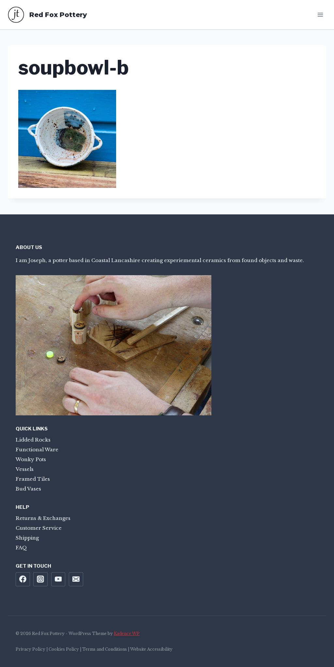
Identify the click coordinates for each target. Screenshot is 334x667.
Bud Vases (28, 489)
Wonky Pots (31, 459)
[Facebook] (23, 579)
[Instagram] (40, 579)
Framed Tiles (33, 479)
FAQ (21, 547)
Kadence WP (127, 633)
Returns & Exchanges (43, 518)
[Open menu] (320, 14)
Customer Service (39, 528)
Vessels (25, 469)
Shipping (27, 538)
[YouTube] (58, 579)
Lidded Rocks (33, 440)
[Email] (76, 579)
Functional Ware (37, 449)
